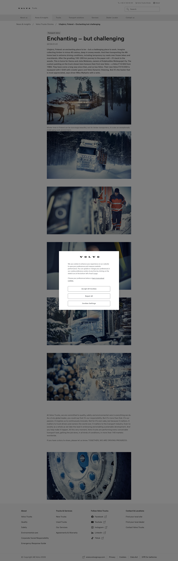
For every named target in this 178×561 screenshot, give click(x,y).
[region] (89, 280)
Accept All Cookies (89, 289)
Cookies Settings (89, 303)
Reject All (89, 296)
